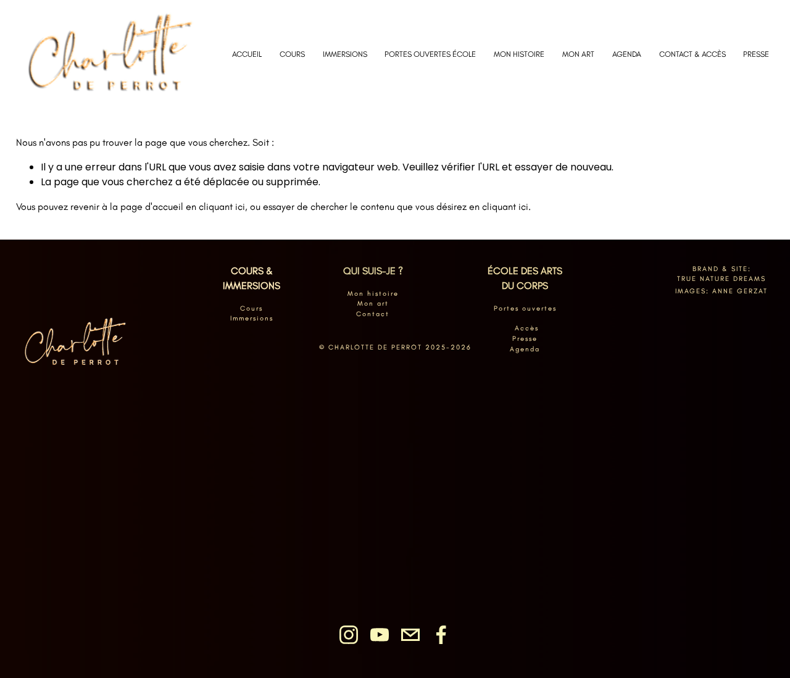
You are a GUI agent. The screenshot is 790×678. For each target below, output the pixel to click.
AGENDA (626, 54)
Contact (372, 313)
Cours (251, 308)
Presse (525, 338)
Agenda (525, 349)
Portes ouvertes (525, 308)
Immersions (251, 318)
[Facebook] (441, 635)
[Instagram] (349, 635)
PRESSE (756, 54)
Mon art (373, 303)
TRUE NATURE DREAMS (721, 278)
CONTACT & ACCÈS (692, 54)
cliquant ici (222, 206)
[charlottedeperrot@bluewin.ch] (410, 635)
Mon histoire (373, 293)
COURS (292, 54)
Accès (527, 328)
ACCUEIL (247, 54)
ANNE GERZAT (740, 291)
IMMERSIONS (345, 54)
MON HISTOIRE (519, 54)
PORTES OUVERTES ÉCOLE (430, 54)
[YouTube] (379, 635)
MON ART (578, 54)
